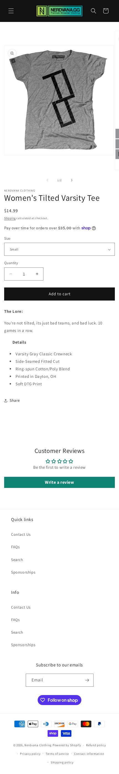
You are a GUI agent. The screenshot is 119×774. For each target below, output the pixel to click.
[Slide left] (47, 180)
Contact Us (21, 534)
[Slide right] (72, 180)
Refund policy (96, 745)
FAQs (15, 546)
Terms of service (57, 754)
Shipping (10, 218)
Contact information (89, 754)
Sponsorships (23, 572)
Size (7, 238)
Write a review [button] (59, 482)
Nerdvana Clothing (38, 745)
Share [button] (15, 400)
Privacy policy (30, 754)
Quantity (11, 263)
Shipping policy (62, 762)
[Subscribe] (87, 680)
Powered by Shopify (67, 745)
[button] (11, 11)
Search (17, 559)
